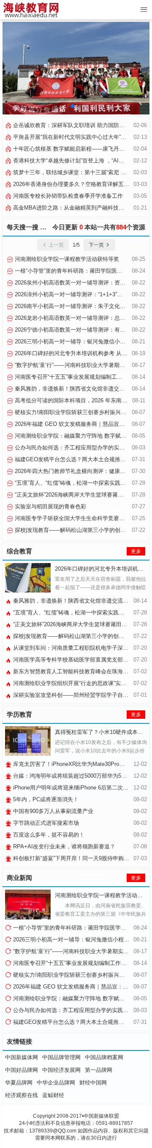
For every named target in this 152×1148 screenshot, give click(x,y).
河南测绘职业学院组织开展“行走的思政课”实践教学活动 (79, 683)
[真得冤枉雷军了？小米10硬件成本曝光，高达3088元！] (28, 741)
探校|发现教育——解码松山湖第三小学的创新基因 (75, 530)
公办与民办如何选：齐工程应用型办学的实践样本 (74, 447)
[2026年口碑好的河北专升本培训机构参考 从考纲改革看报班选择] (28, 578)
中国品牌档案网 (104, 1057)
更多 (136, 551)
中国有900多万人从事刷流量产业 (52, 811)
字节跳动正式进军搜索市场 (45, 823)
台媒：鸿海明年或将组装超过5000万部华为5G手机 (73, 776)
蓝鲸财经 (53, 1095)
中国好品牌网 (21, 1070)
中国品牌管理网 (61, 1057)
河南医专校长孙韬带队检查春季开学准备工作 (67, 196)
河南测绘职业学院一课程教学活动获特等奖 (66, 259)
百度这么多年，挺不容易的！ (47, 835)
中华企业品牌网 (56, 1082)
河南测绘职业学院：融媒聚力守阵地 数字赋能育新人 (78, 436)
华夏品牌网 (19, 1082)
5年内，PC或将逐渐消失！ (45, 799)
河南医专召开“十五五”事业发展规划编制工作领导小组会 (81, 377)
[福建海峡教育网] (31, 9)
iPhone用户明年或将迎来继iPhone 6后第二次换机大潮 (78, 787)
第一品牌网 (98, 1070)
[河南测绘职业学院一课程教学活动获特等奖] (28, 904)
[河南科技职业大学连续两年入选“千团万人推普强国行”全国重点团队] (76, 68)
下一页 (97, 244)
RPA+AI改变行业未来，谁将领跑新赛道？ (63, 846)
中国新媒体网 (21, 1057)
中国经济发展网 (61, 1070)
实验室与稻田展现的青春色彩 (49, 506)
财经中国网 (93, 1082)
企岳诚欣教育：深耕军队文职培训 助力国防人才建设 (76, 125)
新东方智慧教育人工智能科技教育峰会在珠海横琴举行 (78, 671)
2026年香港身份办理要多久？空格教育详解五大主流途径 (81, 184)
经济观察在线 (21, 1095)
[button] (72, 106)
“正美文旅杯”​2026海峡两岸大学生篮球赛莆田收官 (73, 495)
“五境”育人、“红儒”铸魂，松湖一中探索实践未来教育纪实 (81, 612)
